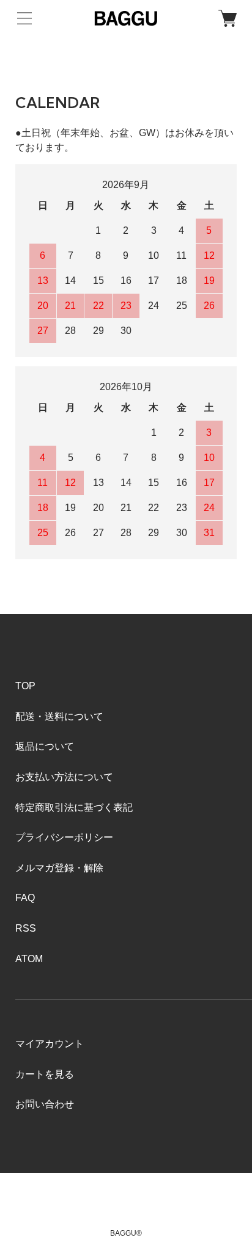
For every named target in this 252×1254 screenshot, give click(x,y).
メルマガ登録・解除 (59, 868)
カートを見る (44, 1074)
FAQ (25, 898)
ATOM (29, 959)
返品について (44, 746)
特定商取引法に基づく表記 (74, 807)
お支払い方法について (64, 777)
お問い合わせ (44, 1104)
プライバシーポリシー (64, 837)
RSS (25, 928)
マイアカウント (49, 1043)
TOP (25, 686)
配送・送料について (59, 716)
